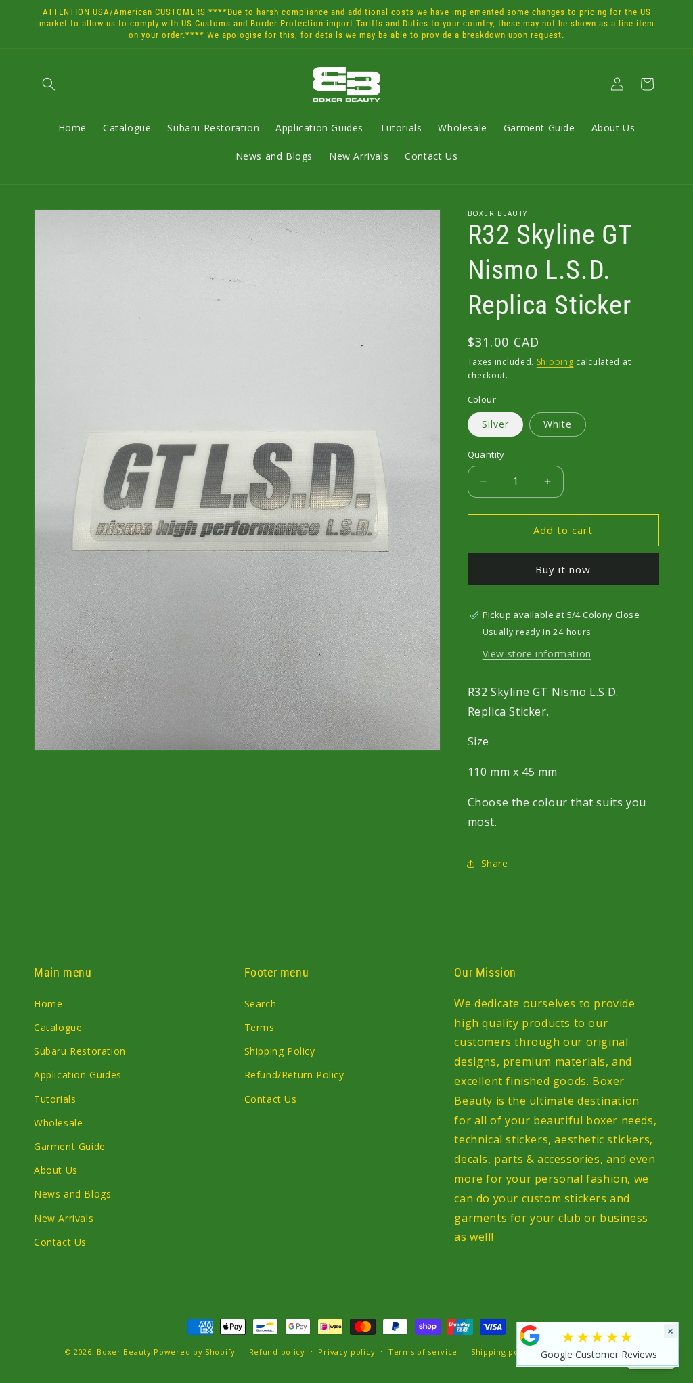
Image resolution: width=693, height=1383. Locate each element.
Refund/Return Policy (294, 1074)
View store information (537, 653)
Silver (495, 424)
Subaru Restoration (80, 1051)
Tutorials (55, 1099)
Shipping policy (502, 1351)
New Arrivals (63, 1218)
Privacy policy (346, 1351)
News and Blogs (72, 1193)
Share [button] (494, 863)
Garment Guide (70, 1146)
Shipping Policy (279, 1051)
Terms (259, 1027)
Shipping (555, 362)
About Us (56, 1170)
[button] (49, 84)
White (557, 424)
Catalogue (58, 1027)
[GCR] (530, 1335)
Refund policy (277, 1351)
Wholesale (58, 1122)
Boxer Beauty (124, 1351)
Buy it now (563, 569)
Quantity (486, 454)
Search (260, 1003)
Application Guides (78, 1074)
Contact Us (60, 1241)
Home (48, 1003)
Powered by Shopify (195, 1351)
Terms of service (422, 1351)
